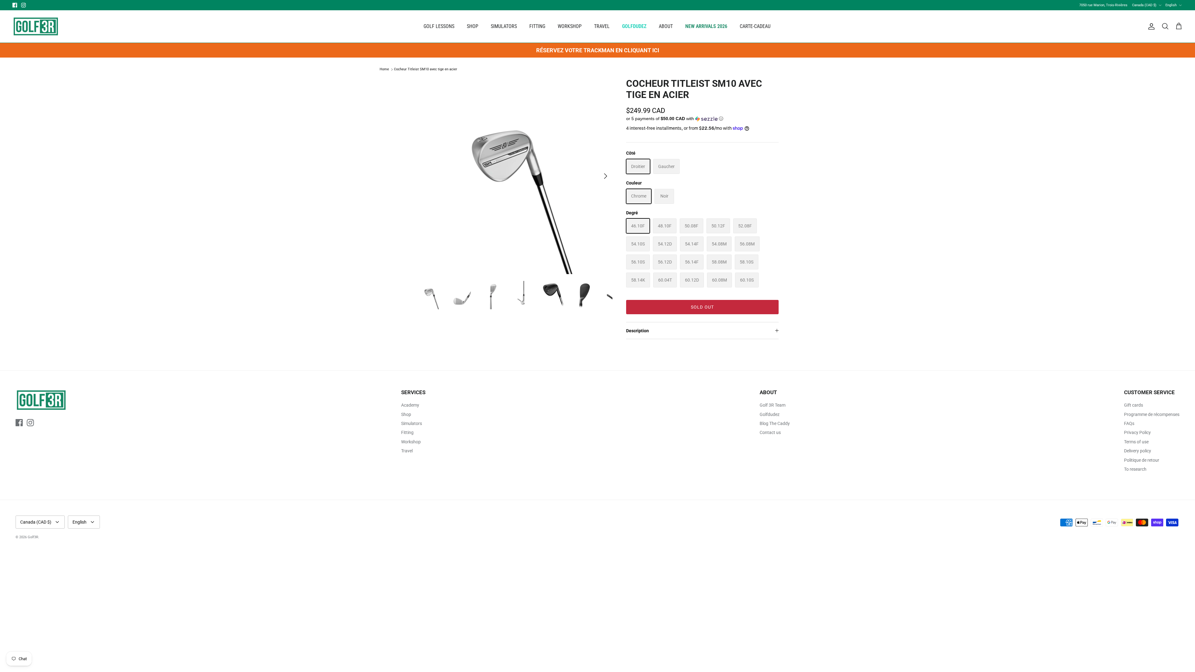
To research (1135, 469)
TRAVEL (602, 26)
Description (637, 330)
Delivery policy (1137, 450)
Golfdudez (770, 414)
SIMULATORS (504, 26)
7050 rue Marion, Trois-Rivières (1103, 5)
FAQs (1129, 423)
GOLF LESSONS (439, 26)
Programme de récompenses (1151, 414)
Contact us (770, 432)
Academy (410, 405)
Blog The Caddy (775, 423)
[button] (674, 119)
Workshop (411, 441)
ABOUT (666, 26)
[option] (514, 176)
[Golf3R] (35, 26)
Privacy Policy (1137, 432)
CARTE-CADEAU (755, 26)
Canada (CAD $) (1144, 5)
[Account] (1150, 26)
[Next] (605, 176)
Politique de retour (1141, 460)
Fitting (407, 432)
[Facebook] (14, 5)
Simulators (411, 423)
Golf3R (33, 537)
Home (384, 70)
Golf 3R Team (772, 405)
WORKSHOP (570, 26)
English (1171, 5)
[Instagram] (23, 5)
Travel (407, 450)
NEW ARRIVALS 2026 (706, 26)
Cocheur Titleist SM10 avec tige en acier (425, 70)
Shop (406, 414)
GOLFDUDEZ (634, 26)
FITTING (537, 26)
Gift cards (1133, 405)
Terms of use (1136, 441)
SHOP (472, 26)
